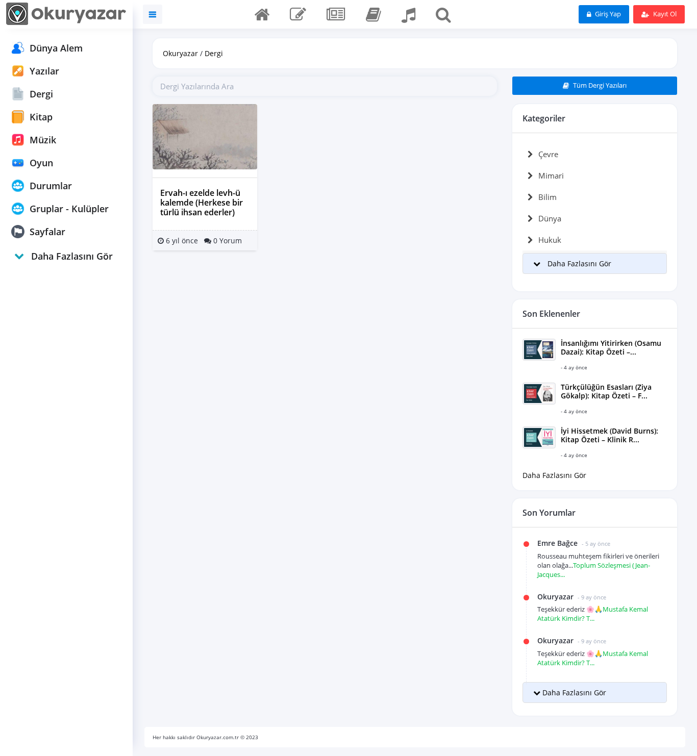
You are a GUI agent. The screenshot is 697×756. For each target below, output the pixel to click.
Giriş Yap (607, 13)
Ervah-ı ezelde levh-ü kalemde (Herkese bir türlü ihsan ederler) (201, 202)
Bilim (547, 197)
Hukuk (549, 240)
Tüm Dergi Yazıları (599, 85)
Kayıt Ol (664, 13)
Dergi (214, 53)
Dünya (549, 218)
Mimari (551, 175)
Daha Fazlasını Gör (554, 475)
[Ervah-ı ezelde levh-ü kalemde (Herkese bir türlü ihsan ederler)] (205, 136)
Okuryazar (180, 53)
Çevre (548, 154)
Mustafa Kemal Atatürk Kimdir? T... (592, 613)
